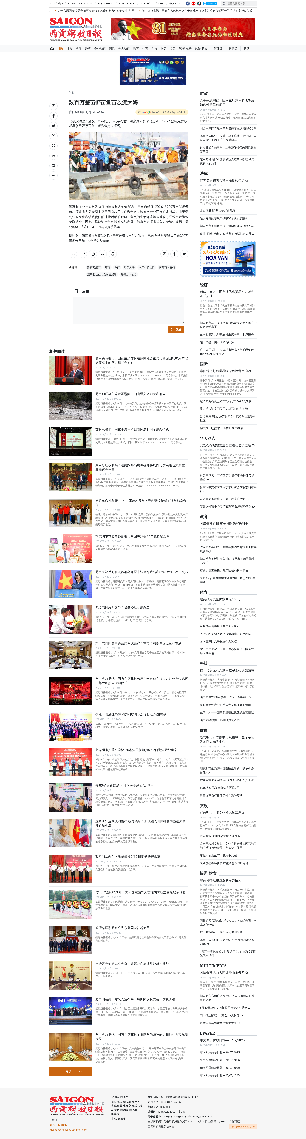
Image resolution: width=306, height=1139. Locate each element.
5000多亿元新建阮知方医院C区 (219, 787)
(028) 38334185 (59, 1125)
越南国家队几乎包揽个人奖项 (218, 641)
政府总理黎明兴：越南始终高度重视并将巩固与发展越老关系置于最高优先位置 (141, 467)
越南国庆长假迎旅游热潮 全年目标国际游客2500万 (227, 941)
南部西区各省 (167, 267)
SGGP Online (85, 3)
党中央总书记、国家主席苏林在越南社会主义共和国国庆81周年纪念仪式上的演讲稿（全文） (141, 360)
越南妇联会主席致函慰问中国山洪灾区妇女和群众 (130, 394)
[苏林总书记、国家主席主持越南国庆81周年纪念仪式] (70, 441)
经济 (88, 48)
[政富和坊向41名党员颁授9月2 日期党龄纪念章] (70, 869)
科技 (154, 48)
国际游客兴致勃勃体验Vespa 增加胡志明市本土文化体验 (228, 922)
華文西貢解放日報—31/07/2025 (222, 1040)
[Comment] (53, 166)
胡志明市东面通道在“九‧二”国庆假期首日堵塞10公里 (227, 998)
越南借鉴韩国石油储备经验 (217, 342)
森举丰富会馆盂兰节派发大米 (218, 1023)
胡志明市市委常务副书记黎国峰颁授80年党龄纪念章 (132, 536)
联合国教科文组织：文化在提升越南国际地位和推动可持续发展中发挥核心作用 (228, 845)
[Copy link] (53, 156)
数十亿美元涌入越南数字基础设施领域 (227, 670)
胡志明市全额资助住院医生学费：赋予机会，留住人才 (228, 770)
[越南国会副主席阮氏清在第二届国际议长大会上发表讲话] (70, 1011)
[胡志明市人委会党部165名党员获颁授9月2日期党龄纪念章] (70, 762)
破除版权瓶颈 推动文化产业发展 (220, 836)
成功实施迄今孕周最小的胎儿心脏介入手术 (227, 780)
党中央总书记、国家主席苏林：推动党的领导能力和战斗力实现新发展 (141, 1037)
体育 (145, 48)
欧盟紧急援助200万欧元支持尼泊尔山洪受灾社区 (228, 418)
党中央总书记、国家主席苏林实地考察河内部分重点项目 (227, 102)
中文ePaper (175, 3)
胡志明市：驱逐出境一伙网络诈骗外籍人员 (227, 226)
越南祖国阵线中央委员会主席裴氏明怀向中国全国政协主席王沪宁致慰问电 (228, 137)
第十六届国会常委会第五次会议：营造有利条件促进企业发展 (138, 643)
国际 (112, 48)
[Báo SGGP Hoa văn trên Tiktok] (199, 3)
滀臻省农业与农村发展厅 (102, 274)
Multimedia (213, 966)
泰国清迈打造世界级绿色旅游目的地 (225, 371)
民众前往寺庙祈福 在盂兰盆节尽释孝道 (224, 863)
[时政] (53, 175)
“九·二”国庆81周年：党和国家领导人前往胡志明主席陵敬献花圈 (140, 892)
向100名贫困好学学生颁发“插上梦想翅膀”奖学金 (227, 580)
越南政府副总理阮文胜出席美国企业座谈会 (227, 334)
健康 (163, 48)
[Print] (53, 146)
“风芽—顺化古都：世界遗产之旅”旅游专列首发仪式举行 (228, 953)
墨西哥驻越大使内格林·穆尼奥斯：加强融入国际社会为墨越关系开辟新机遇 (140, 823)
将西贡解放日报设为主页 (243, 1126)
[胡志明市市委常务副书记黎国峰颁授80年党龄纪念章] (70, 548)
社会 (69, 48)
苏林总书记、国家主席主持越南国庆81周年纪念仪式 (132, 429)
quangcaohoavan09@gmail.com (68, 1129)
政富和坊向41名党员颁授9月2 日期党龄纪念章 (127, 856)
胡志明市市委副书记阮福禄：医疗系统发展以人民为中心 (227, 739)
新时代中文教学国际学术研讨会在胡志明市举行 (228, 489)
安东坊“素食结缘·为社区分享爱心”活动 (123, 785)
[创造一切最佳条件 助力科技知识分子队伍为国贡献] (70, 726)
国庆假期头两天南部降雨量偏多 (222, 972)
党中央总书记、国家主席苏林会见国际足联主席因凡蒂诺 (228, 651)
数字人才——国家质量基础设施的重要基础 (227, 712)
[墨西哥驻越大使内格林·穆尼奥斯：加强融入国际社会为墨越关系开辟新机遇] (70, 833)
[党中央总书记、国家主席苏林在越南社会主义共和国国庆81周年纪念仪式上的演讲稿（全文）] (70, 370)
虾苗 (107, 267)
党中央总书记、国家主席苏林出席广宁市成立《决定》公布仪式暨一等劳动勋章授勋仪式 (151, 10)
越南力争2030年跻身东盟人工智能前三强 (226, 697)
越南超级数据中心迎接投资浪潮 (220, 720)
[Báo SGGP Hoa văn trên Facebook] (188, 3)
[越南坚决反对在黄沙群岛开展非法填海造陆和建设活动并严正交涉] (70, 584)
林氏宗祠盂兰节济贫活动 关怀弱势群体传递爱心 (227, 477)
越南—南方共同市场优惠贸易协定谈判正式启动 (227, 294)
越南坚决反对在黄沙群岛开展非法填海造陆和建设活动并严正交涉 (141, 572)
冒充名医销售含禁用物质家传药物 (224, 180)
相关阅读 (57, 351)
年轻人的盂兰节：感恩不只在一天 (221, 855)
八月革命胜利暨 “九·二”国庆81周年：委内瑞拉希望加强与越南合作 (140, 503)
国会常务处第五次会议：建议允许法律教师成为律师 (132, 963)
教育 (136, 48)
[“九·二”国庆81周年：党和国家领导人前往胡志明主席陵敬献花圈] (70, 904)
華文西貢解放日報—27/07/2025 (220, 1075)
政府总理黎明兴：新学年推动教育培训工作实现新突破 (228, 549)
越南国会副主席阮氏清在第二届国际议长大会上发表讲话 (135, 999)
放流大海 (129, 267)
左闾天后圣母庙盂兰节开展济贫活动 (223, 499)
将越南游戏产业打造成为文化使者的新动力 (227, 705)
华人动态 (124, 48)
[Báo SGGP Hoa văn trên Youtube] (193, 3)
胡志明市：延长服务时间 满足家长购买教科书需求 (227, 560)
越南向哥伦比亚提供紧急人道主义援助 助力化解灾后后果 (227, 161)
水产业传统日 (147, 267)
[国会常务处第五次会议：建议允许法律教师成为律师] (70, 975)
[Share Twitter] (53, 126)
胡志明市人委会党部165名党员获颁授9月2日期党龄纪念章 (136, 750)
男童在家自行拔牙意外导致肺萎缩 (221, 795)
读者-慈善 (185, 48)
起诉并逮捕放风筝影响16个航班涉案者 (224, 218)
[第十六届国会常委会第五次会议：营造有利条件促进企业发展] (70, 655)
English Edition (105, 3)
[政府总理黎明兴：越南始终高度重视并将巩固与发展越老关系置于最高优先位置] (70, 477)
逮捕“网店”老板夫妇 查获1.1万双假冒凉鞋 (226, 233)
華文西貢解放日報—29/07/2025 (220, 1060)
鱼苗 (117, 267)
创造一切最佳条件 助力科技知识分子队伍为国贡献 (130, 714)
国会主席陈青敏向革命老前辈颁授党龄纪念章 (228, 128)
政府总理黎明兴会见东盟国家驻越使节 (122, 928)
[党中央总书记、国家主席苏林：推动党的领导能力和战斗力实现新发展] (70, 1047)
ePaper (207, 1033)
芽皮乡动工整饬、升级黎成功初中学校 (224, 570)
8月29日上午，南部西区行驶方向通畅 (224, 1007)
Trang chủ (52, 48)
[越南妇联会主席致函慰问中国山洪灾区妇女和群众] (70, 406)
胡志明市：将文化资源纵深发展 (222, 812)
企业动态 (100, 48)
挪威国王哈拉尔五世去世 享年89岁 (221, 428)
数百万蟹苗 (94, 267)
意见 (246, 48)
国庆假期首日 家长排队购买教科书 (224, 523)
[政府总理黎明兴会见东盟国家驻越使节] (70, 940)
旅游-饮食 (201, 48)
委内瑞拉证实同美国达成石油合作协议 (224, 408)
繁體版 (233, 48)
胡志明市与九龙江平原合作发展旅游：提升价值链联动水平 (228, 324)
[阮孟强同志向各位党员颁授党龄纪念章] (70, 619)
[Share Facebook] (53, 116)
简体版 (218, 48)
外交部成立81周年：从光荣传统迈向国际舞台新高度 (228, 149)
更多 (68, 1071)
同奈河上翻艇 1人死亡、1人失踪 (220, 1015)
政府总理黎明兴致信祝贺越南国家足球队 (225, 634)
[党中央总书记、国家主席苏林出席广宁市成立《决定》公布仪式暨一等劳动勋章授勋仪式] (70, 691)
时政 (60, 48)
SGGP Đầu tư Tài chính (152, 3)
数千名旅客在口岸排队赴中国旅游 (221, 932)
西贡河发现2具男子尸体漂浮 (218, 210)
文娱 (173, 48)
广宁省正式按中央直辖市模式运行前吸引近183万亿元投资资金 (227, 351)
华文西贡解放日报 (76, 29)
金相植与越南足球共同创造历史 (220, 626)
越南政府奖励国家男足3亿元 (220, 599)
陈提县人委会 (129, 274)
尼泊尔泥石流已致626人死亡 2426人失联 (225, 401)
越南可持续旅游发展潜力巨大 (220, 880)
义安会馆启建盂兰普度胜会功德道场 (226, 445)
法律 (78, 48)
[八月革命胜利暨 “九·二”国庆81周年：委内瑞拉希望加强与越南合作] (70, 513)
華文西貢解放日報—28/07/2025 (220, 1067)
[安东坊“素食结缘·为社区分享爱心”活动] (70, 797)
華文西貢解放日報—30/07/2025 (220, 1052)
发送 (178, 329)
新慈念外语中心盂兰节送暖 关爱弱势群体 (226, 506)
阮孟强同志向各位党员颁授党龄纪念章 (122, 607)
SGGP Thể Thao (127, 3)
